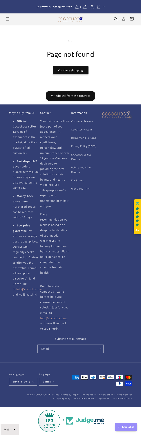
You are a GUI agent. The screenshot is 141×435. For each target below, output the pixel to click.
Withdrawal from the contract (70, 96)
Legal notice (103, 398)
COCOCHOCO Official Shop (47, 394)
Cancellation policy (122, 398)
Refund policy (88, 394)
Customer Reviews (82, 121)
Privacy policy (106, 394)
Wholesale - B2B (80, 189)
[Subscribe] (99, 349)
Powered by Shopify (69, 394)
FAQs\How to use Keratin (81, 157)
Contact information (84, 398)
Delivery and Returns (83, 137)
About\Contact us (82, 129)
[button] (8, 19)
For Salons (77, 180)
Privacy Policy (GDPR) (83, 146)
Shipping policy (62, 398)
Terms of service (124, 394)
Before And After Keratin (81, 170)
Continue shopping (70, 70)
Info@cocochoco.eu (29, 289)
